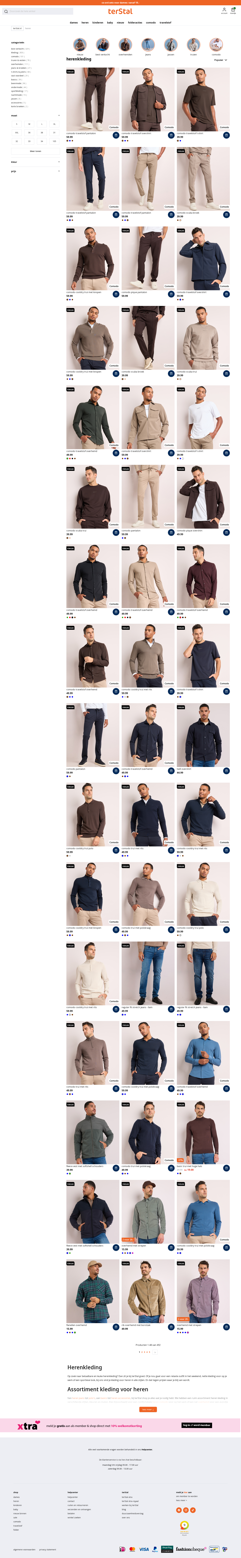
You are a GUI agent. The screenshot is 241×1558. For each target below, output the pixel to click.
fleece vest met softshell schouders (84, 1166)
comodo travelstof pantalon (81, 133)
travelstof (17, 1525)
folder (16, 1529)
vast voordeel (20, 75)
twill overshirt (184, 768)
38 (42, 132)
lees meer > (181, 1500)
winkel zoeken (74, 1517)
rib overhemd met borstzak (136, 1325)
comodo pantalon (131, 530)
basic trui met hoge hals (189, 1166)
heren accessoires (120, 1398)
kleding (17, 52)
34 (42, 141)
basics (104, 1398)
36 (29, 132)
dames (16, 1497)
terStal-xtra (127, 1497)
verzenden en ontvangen (79, 1509)
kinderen (17, 1505)
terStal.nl (17, 28)
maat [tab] (14, 115)
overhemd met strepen (134, 1245)
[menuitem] (74, 22)
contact (71, 1501)
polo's (92, 1398)
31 (54, 132)
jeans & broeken (21, 68)
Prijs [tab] (13, 171)
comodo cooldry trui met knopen (83, 292)
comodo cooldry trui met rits (137, 689)
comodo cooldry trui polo (79, 848)
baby (15, 1509)
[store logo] (121, 11)
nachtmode (19, 95)
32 (17, 141)
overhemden (20, 64)
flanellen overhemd (76, 1325)
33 (29, 141)
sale (15, 1517)
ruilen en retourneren (78, 1505)
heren (16, 1501)
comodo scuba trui (187, 371)
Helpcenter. (147, 1449)
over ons (126, 1517)
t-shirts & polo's (21, 72)
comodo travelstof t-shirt (190, 133)
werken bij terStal (130, 1505)
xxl (16, 132)
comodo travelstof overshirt (136, 133)
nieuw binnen (19, 1513)
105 (54, 141)
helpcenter (73, 1497)
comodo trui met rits (133, 848)
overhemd (203, 1402)
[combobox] (37, 11)
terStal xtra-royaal (130, 1501)
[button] (224, 11)
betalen (71, 1513)
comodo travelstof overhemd (81, 451)
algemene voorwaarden (24, 1549)
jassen (16, 98)
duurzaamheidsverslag (132, 1513)
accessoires (18, 102)
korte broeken (19, 106)
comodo (18, 56)
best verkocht (20, 48)
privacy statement (47, 1549)
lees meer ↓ (148, 1409)
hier (186, 1492)
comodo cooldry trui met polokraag (140, 1086)
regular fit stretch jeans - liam (137, 1007)
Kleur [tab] (14, 162)
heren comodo (160, 1402)
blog (124, 1509)
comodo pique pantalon (134, 292)
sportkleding (19, 91)
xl (54, 124)
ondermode (19, 87)
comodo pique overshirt (189, 530)
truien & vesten (21, 60)
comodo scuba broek (188, 212)
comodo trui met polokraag (136, 927)
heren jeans (78, 1398)
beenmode (18, 83)
